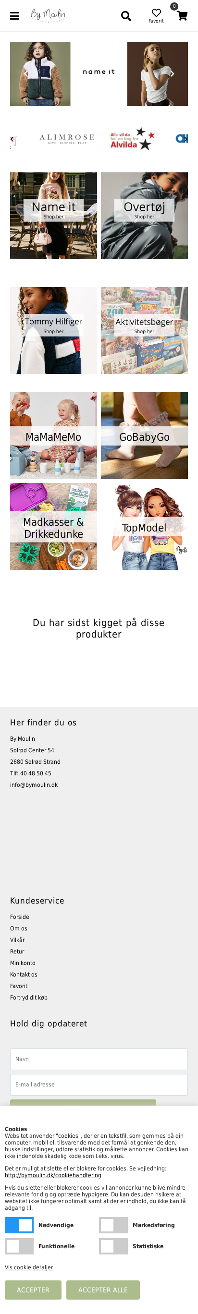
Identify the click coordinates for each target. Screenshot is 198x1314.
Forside (19, 917)
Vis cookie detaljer (29, 1267)
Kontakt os (23, 974)
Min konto (23, 963)
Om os (18, 928)
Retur (17, 951)
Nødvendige (19, 1225)
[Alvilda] (132, 139)
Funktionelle (19, 1246)
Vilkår (17, 940)
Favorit (18, 986)
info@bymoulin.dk (34, 785)
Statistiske (113, 1246)
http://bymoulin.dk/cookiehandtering (53, 1175)
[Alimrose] (67, 139)
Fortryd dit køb (29, 997)
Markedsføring (113, 1225)
